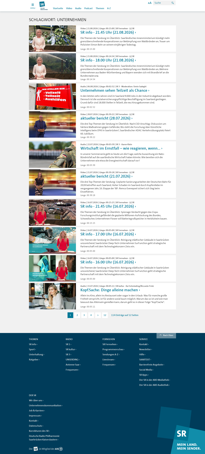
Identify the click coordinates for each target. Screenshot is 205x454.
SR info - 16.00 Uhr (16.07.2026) (107, 262)
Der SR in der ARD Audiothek (154, 385)
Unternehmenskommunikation (45, 405)
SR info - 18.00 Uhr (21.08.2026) (107, 60)
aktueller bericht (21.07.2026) (105, 176)
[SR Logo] (43, 5)
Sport (32, 349)
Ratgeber (33, 359)
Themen (100, 8)
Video (69, 8)
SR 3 (68, 354)
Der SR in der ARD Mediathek (154, 379)
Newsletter (145, 349)
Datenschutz (35, 425)
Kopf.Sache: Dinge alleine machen (109, 290)
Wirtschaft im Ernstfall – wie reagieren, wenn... (120, 148)
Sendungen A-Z (110, 354)
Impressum (35, 415)
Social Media (145, 369)
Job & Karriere (36, 410)
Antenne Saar (73, 364)
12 (105, 315)
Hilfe (141, 354)
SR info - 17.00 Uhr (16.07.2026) (107, 234)
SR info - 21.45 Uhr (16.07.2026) (107, 206)
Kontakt (143, 344)
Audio (78, 8)
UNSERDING (72, 359)
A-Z (109, 8)
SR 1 (68, 344)
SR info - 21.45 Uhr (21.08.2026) (107, 32)
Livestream (108, 359)
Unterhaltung (36, 354)
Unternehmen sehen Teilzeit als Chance (113, 90)
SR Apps (143, 374)
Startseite (58, 8)
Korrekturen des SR (39, 430)
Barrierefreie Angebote (151, 364)
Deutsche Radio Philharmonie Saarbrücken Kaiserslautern (44, 438)
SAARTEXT (144, 359)
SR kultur (70, 349)
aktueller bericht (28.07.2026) (105, 118)
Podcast (88, 8)
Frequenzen (72, 369)
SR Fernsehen (109, 344)
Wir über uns (35, 400)
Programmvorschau (112, 349)
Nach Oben (168, 335)
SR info (32, 344)
